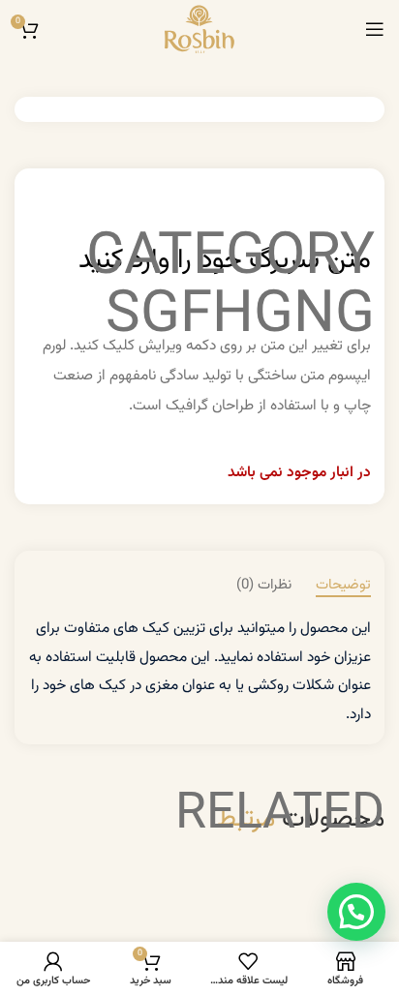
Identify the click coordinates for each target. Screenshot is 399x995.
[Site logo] (199, 29)
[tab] (343, 585)
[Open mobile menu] (374, 29)
